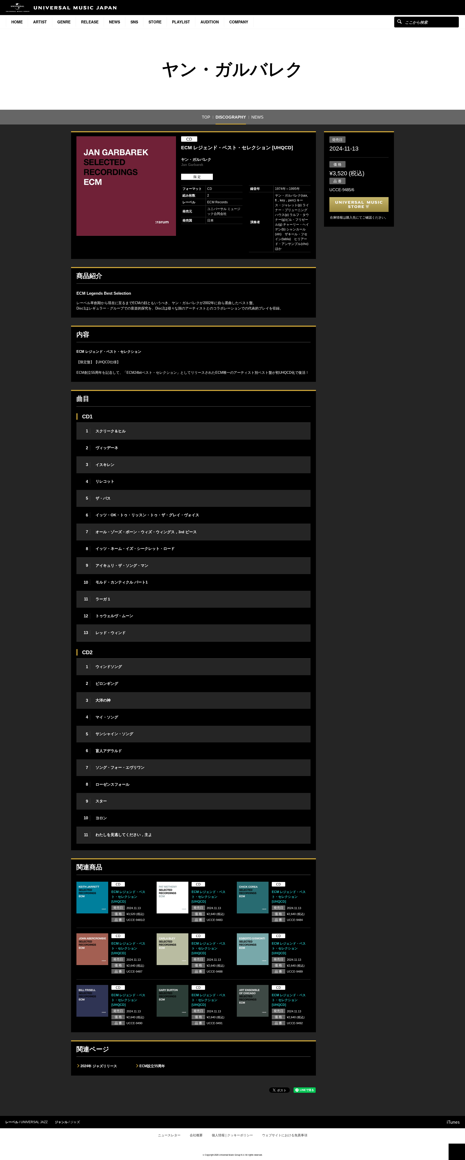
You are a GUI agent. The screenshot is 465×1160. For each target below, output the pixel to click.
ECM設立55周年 (152, 1066)
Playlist (181, 21)
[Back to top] (457, 1152)
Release (89, 21)
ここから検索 (399, 21)
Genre (64, 21)
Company (238, 21)
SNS (134, 21)
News (114, 21)
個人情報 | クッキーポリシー (232, 1135)
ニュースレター (169, 1135)
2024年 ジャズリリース (98, 1066)
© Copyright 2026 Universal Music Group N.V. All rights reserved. (232, 1154)
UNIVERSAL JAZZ (34, 1122)
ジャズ (75, 1122)
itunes (453, 1122)
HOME (17, 21)
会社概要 (196, 1135)
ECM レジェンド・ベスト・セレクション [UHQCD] (128, 896)
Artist (40, 21)
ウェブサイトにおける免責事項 (284, 1135)
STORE (155, 21)
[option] (126, 186)
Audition (209, 21)
